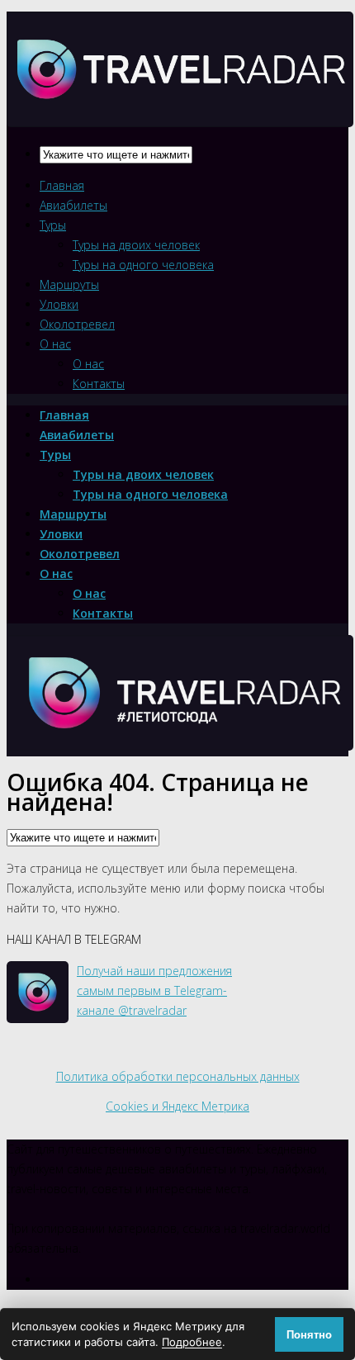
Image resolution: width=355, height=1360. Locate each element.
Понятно (309, 1335)
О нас (55, 344)
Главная (62, 185)
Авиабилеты (73, 205)
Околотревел (77, 324)
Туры (53, 225)
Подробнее (192, 1341)
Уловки (59, 304)
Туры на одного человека (143, 264)
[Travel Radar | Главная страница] (180, 113)
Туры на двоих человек (136, 245)
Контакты (99, 383)
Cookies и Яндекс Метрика (177, 1106)
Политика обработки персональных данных (178, 1076)
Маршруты (69, 284)
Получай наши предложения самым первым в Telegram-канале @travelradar (154, 990)
